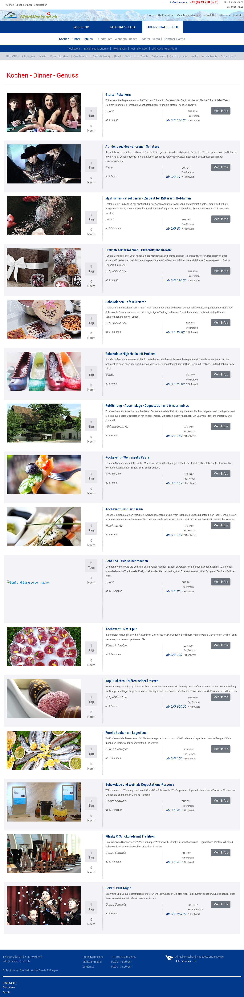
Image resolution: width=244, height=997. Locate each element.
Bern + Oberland (59, 56)
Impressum (9, 982)
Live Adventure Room (164, 48)
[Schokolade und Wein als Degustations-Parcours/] (44, 802)
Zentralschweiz (101, 56)
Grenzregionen (178, 56)
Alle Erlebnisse (165, 15)
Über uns (224, 15)
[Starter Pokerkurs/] (44, 112)
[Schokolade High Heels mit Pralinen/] (44, 371)
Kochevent (73, 48)
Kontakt (237, 15)
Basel (117, 56)
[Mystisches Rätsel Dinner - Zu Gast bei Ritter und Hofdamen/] (44, 215)
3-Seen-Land (228, 56)
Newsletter (210, 15)
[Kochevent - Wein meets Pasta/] (44, 474)
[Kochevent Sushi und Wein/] (44, 526)
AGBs (6, 991)
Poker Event (119, 48)
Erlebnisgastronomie (96, 48)
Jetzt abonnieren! (185, 961)
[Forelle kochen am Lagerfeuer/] (44, 750)
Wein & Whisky (139, 48)
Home (151, 15)
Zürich (144, 56)
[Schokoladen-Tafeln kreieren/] (44, 319)
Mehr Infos (221, 111)
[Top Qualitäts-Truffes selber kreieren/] (44, 698)
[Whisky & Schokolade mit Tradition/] (44, 853)
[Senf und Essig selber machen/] (44, 599)
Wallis (194, 56)
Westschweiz (209, 56)
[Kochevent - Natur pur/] (44, 646)
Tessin (42, 56)
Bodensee (130, 56)
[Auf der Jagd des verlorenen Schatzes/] (44, 163)
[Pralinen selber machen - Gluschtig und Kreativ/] (44, 267)
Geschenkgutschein (189, 15)
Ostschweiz (158, 56)
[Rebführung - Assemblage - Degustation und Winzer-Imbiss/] (44, 423)
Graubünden (80, 56)
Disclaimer (9, 987)
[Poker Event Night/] (44, 905)
